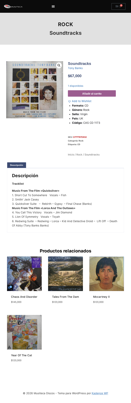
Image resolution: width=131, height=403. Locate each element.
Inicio (71, 154)
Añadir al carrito (92, 93)
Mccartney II (101, 296)
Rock (65, 24)
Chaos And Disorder (24, 296)
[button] (59, 65)
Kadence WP (100, 393)
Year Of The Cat (21, 355)
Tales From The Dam (65, 296)
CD (78, 144)
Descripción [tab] (16, 165)
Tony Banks (75, 68)
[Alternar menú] (53, 6)
